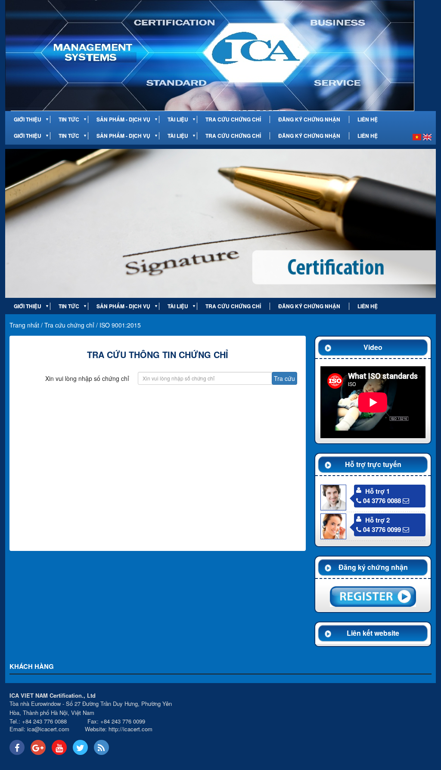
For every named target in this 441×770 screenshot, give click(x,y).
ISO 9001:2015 (120, 325)
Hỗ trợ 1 (377, 491)
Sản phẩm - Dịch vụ (123, 119)
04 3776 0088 (382, 500)
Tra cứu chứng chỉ (233, 119)
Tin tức (69, 119)
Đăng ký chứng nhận (309, 119)
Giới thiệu (27, 119)
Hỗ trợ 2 (377, 520)
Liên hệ (367, 119)
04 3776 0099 (382, 529)
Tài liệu (178, 119)
